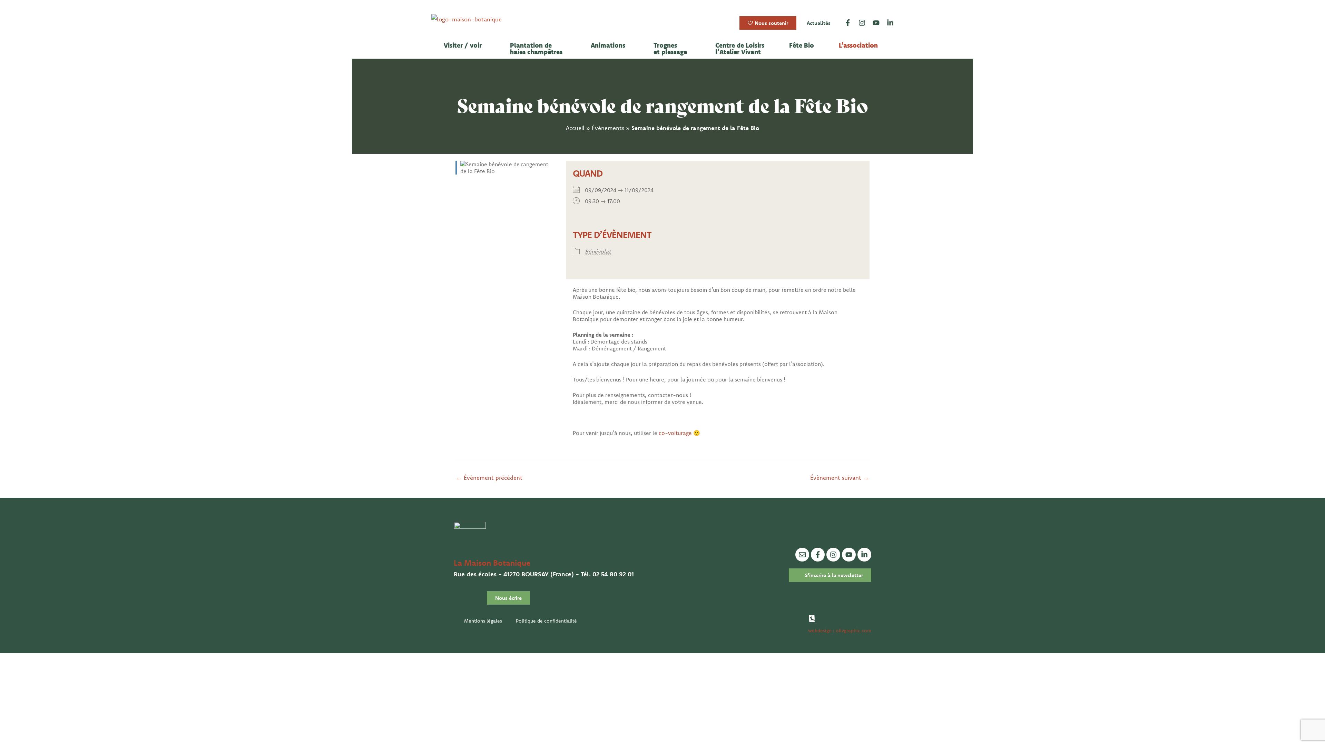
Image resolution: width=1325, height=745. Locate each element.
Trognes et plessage (670, 48)
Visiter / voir (463, 45)
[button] (464, 45)
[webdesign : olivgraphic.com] (811, 618)
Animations (608, 45)
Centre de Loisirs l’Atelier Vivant (739, 48)
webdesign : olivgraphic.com (839, 630)
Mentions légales (483, 620)
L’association (858, 45)
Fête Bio (801, 45)
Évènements (608, 127)
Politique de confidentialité (546, 620)
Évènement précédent (489, 477)
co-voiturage (675, 432)
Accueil (575, 127)
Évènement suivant (839, 477)
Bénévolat (598, 251)
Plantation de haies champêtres (536, 48)
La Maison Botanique (492, 563)
